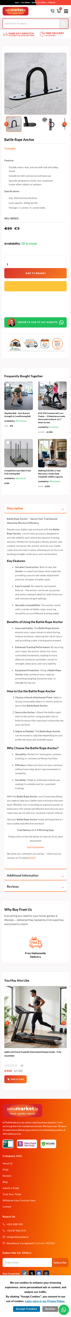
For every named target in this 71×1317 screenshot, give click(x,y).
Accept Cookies (26, 1309)
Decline (50, 1309)
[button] (65, 11)
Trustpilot (10, 148)
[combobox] (31, 23)
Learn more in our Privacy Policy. (45, 1301)
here (32, 857)
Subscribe (60, 1262)
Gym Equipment (35, 847)
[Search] (63, 24)
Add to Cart (17, 1079)
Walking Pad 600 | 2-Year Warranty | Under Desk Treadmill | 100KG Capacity (50, 473)
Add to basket (35, 273)
